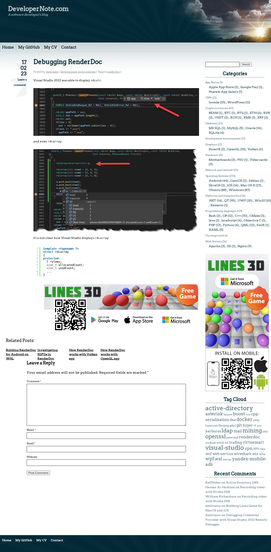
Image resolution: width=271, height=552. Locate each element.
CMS (208, 97)
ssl (226, 442)
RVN (266, 112)
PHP (212, 225)
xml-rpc (227, 459)
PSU (240, 159)
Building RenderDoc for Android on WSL (21, 354)
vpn (249, 448)
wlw (262, 454)
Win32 (259, 200)
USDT (219, 117)
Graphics (211, 144)
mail (238, 431)
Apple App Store (221, 87)
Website (32, 456)
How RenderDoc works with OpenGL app (113, 354)
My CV (50, 47)
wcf (208, 454)
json (259, 425)
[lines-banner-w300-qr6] (237, 390)
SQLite (214, 132)
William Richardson (220, 496)
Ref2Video (213, 482)
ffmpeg (223, 425)
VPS (256, 448)
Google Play (249, 87)
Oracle (250, 128)
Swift (261, 225)
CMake (254, 215)
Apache (214, 246)
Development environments (77, 71)
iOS (229, 185)
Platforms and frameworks (222, 195)
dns (233, 420)
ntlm (265, 431)
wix (255, 454)
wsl (218, 458)
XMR (247, 117)
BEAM (213, 112)
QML (245, 225)
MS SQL (215, 128)
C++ (238, 215)
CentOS (236, 180)
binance (228, 414)
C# (225, 215)
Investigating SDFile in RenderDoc (47, 354)
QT (226, 200)
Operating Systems (217, 175)
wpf (209, 458)
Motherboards (220, 159)
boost (239, 413)
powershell (232, 437)
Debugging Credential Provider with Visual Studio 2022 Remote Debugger (236, 519)
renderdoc (113, 71)
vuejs (262, 449)
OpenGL (233, 149)
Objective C (252, 220)
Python (228, 225)
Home (8, 47)
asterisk (214, 413)
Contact (68, 47)
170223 (24, 68)
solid (220, 442)
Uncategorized (214, 235)
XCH (233, 117)
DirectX (214, 149)
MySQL (233, 128)
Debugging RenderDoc (67, 61)
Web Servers (213, 241)
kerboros (213, 431)
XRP (260, 117)
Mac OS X (248, 185)
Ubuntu (214, 190)
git (239, 425)
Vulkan (253, 149)
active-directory (229, 408)
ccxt (248, 414)
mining (252, 430)
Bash (212, 215)
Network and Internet (219, 170)
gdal (233, 425)
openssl (215, 436)
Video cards (258, 159)
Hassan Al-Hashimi (220, 487)
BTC (227, 112)
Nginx (242, 246)
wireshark (243, 454)
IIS (229, 246)
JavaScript (229, 220)
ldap (227, 430)
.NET (212, 200)
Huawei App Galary (223, 91)
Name (31, 429)
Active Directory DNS (242, 482)
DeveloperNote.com (38, 8)
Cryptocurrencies (216, 108)
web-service (222, 454)
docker (244, 419)
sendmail (210, 443)
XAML (214, 229)
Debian (254, 180)
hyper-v (249, 425)
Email (31, 443)
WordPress (236, 102)
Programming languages (220, 211)
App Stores (212, 82)
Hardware (211, 155)
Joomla (214, 102)
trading (235, 442)
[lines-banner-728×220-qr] (121, 329)
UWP (242, 200)
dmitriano (52, 71)
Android (215, 180)
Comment (34, 381)
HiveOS (214, 185)
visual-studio (224, 447)
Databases (211, 123)
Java (212, 220)
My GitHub (29, 47)
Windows (236, 190)
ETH (253, 112)
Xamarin (217, 205)
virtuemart (253, 442)
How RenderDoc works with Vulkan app (83, 354)
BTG (240, 112)
